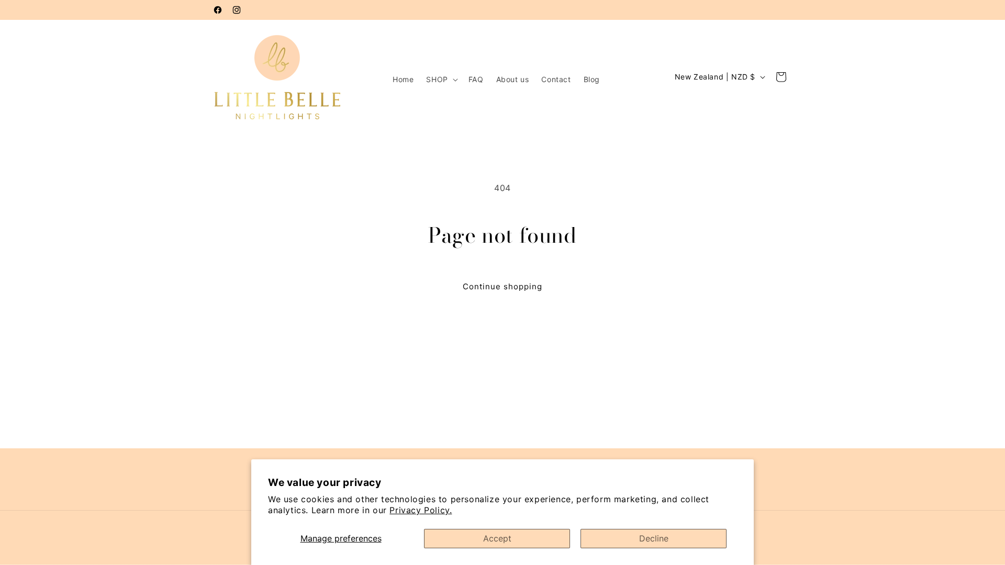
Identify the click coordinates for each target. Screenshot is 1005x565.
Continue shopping (502, 286)
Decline (653, 538)
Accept (497, 538)
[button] (441, 80)
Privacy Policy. (420, 510)
